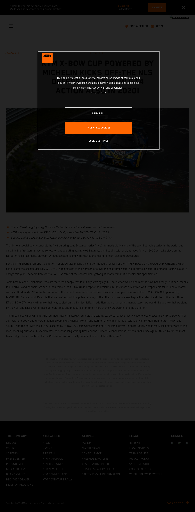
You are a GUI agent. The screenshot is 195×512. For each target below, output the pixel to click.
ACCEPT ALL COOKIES (98, 127)
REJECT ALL (98, 113)
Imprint (103, 93)
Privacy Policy (95, 93)
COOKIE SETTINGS (98, 141)
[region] (99, 100)
